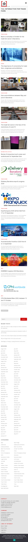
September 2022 (4, 384)
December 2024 (4, 357)
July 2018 (3, 427)
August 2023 (16, 371)
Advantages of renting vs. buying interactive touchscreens (13, 341)
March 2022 (3, 390)
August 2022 (16, 384)
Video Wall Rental (4, 488)
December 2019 (17, 417)
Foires (2, 63)
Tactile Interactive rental (19, 473)
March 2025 (16, 353)
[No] (26, 538)
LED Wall (3, 461)
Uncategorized (4, 486)
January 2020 (3, 417)
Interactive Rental (17, 457)
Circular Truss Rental (18, 448)
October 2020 (17, 407)
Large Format (4, 459)
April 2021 (16, 400)
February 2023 (17, 377)
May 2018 (3, 429)
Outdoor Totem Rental (19, 465)
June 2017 (3, 433)
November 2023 (4, 369)
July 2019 (3, 421)
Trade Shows (4, 34)
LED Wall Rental (17, 461)
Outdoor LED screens (18, 463)
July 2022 (3, 386)
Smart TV (16, 469)
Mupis (2, 463)
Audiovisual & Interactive (19, 444)
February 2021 (17, 402)
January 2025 (16, 355)
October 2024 (4, 359)
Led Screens (16, 459)
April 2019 (16, 421)
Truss (15, 484)
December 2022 (17, 380)
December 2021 (17, 392)
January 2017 (3, 436)
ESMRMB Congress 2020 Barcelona (12, 271)
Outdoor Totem (4, 465)
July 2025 (16, 348)
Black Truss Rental (18, 446)
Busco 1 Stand (4, 526)
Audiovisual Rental (5, 446)
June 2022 (16, 386)
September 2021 (4, 396)
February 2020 (17, 415)
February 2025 (4, 355)
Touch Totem (4, 482)
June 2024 (3, 363)
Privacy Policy (4, 528)
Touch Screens (17, 477)
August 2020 (16, 409)
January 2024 (3, 367)
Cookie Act (3, 532)
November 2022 (4, 382)
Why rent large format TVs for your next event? (11, 338)
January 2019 (16, 423)
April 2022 (16, 388)
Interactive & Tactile (6, 151)
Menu (26, 3)
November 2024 (17, 357)
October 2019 (4, 419)
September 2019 (17, 419)
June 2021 (16, 398)
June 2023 (16, 373)
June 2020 (16, 411)
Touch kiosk (3, 477)
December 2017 (17, 431)
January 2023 (3, 380)
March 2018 (3, 431)
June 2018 (16, 427)
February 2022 (17, 390)
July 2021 (3, 398)
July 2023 (3, 373)
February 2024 (17, 365)
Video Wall (16, 486)
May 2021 (3, 400)
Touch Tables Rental (18, 480)
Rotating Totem (4, 467)
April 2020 (16, 413)
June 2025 (3, 351)
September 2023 (4, 371)
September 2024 (17, 359)
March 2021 (3, 402)
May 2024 (16, 363)
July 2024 (16, 361)
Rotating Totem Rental (19, 467)
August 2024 (3, 361)
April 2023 (16, 375)
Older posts (5, 310)
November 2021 (4, 394)
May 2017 (16, 433)
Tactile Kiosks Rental (18, 475)
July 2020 (3, 411)
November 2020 (4, 407)
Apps (2, 442)
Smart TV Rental (4, 471)
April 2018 (16, 429)
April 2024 (3, 365)
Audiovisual (3, 444)
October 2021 (17, 394)
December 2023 (17, 367)
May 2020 (3, 413)
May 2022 (3, 388)
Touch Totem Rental (18, 482)
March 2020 (3, 415)
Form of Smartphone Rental (20, 453)
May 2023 (3, 375)
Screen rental (4, 469)
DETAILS (3, 451)
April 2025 (3, 353)
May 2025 (16, 351)
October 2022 (17, 382)
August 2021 (16, 396)
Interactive (16, 455)
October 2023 (17, 369)
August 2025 (3, 348)
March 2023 (3, 377)
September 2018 (17, 425)
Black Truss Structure (5, 448)
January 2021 (3, 404)
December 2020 (17, 404)
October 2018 (4, 425)
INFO (2, 268)
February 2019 (4, 423)
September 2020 (4, 409)
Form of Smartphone (5, 453)
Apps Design (16, 442)
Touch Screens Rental (5, 480)
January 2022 (3, 392)
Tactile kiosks (4, 475)
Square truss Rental (5, 473)
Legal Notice (3, 530)
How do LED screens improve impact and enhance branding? (14, 335)
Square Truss (17, 471)
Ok (14, 540)
